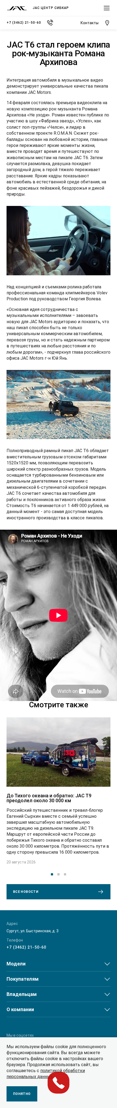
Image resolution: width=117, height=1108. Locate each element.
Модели (16, 964)
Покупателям (23, 979)
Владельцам (22, 994)
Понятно (22, 1094)
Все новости (25, 892)
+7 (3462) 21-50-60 (27, 947)
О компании (20, 1009)
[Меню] (106, 8)
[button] (52, 874)
